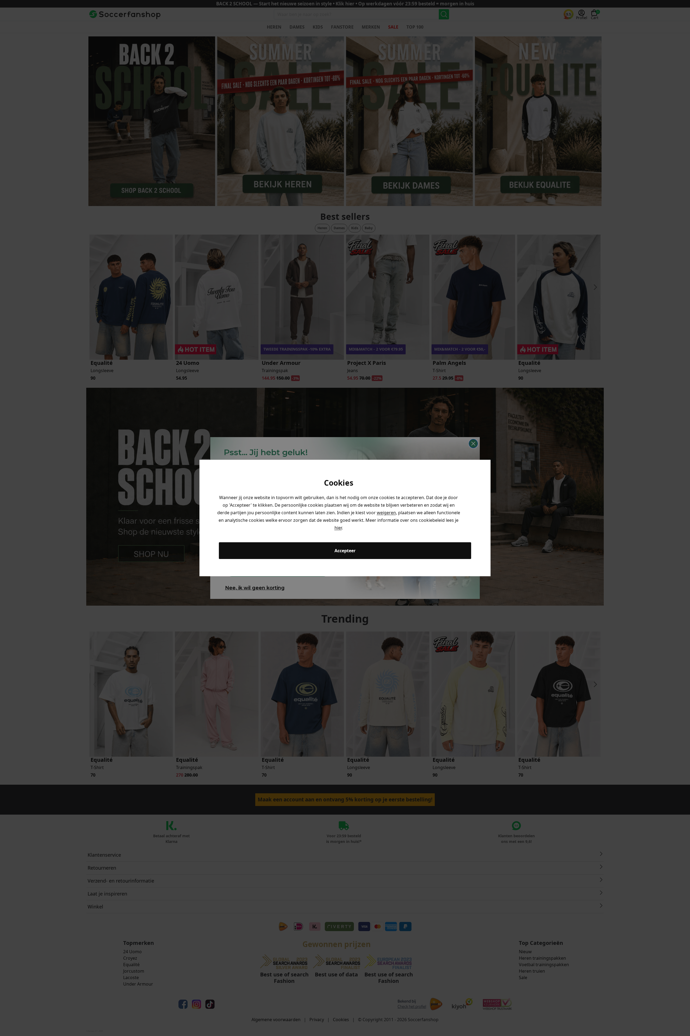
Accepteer (345, 551)
